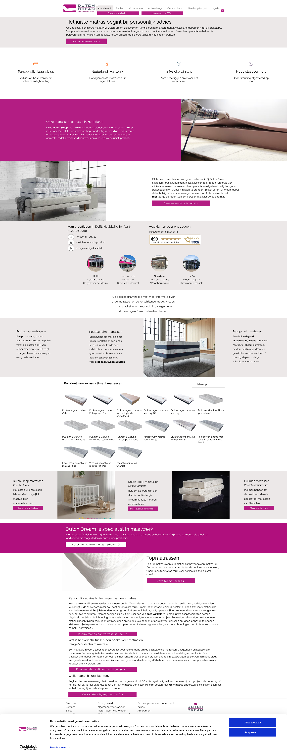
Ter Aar (191, 276)
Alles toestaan (252, 722)
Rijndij (124, 279)
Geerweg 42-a (191, 279)
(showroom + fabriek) (191, 283)
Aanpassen (250, 732)
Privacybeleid (105, 703)
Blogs (69, 710)
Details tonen (58, 747)
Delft (96, 276)
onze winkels (154, 613)
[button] (222, 10)
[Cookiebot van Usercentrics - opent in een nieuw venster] (28, 747)
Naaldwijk (159, 276)
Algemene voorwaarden (111, 706)
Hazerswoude (128, 276)
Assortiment (144, 710)
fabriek (129, 127)
